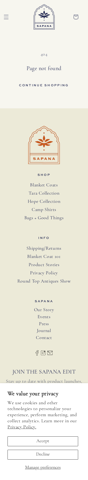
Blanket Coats (44, 185)
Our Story (44, 310)
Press (44, 324)
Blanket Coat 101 (44, 256)
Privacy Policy (44, 273)
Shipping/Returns (44, 248)
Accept (42, 441)
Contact (44, 338)
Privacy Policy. (22, 427)
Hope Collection (44, 201)
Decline (43, 454)
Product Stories (44, 265)
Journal (44, 331)
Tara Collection (44, 193)
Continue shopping (44, 85)
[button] (6, 16)
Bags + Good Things (44, 218)
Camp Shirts (44, 210)
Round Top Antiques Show (44, 281)
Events (44, 317)
